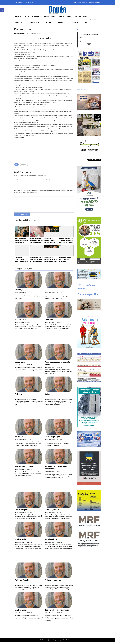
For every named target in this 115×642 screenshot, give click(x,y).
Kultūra (53, 17)
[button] (2, 10)
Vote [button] (89, 44)
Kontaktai (97, 2)
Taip (81, 37)
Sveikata (69, 17)
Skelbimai (91, 2)
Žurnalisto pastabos (81, 17)
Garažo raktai (34, 22)
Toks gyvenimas (36, 17)
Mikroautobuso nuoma (86, 287)
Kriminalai (75, 22)
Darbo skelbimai (81, 89)
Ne (80, 41)
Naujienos (18, 17)
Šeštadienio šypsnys (20, 33)
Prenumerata (77, 2)
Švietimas (61, 17)
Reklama (84, 2)
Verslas (46, 17)
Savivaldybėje (19, 22)
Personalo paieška (87, 294)
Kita (86, 22)
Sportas (48, 22)
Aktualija (26, 17)
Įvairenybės (61, 22)
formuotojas (24, 164)
